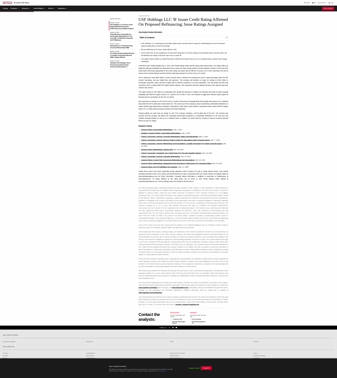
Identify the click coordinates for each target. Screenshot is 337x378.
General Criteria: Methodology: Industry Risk (157, 150)
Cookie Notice (162, 371)
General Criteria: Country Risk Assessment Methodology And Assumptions (167, 160)
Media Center (89, 341)
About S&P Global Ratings (9, 341)
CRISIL (171, 341)
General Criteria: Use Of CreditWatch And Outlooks (159, 167)
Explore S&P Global (22, 3)
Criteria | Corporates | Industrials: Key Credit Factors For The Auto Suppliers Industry (171, 153)
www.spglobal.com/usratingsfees (150, 293)
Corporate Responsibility (259, 355)
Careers (255, 353)
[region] (168, 368)
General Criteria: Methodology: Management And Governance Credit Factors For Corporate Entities (176, 163)
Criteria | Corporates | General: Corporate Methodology (160, 156)
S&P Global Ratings (10, 335)
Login (331, 2)
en (315, 2)
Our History (5, 355)
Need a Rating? (328, 8)
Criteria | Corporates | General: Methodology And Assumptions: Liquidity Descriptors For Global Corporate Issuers (181, 144)
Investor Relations (90, 353)
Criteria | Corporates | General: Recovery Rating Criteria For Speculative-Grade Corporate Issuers (175, 140)
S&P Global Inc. (9, 346)
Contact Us (323, 2)
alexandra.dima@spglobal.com (178, 322)
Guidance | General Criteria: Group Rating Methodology (161, 133)
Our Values (5, 353)
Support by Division (174, 355)
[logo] (7, 3)
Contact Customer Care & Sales (177, 353)
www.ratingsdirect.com (180, 287)
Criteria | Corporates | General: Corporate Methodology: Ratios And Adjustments (169, 137)
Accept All (206, 368)
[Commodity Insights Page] (170, 327)
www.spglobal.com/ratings (147, 287)
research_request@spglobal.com (187, 304)
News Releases (90, 355)
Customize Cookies (194, 368)
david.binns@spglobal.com (199, 322)
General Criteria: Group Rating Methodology (156, 130)
